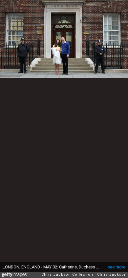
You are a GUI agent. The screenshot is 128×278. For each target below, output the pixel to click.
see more (116, 266)
